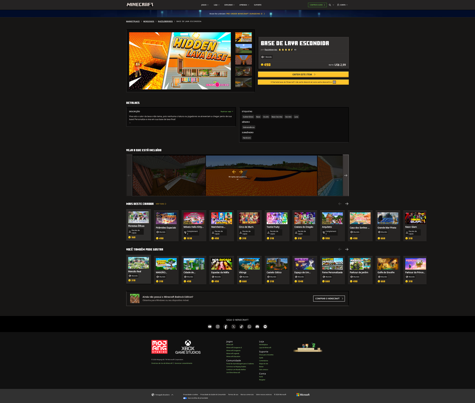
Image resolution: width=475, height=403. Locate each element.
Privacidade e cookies (190, 394)
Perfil (261, 377)
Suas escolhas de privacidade (197, 398)
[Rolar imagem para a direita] (346, 175)
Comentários (263, 361)
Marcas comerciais (247, 394)
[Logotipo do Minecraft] (140, 5)
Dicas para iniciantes (266, 355)
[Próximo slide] (346, 203)
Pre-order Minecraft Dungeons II (244, 13)
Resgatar (262, 380)
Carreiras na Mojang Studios (236, 367)
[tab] (243, 37)
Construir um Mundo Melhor (236, 370)
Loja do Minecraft (265, 348)
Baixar (261, 367)
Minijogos (148, 21)
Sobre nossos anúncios (264, 394)
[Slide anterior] (339, 203)
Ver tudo (160, 204)
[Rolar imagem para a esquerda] (129, 175)
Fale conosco (263, 370)
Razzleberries (165, 21)
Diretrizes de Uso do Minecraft (162, 363)
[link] (209, 326)
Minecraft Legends (232, 353)
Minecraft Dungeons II (234, 348)
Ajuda (261, 358)
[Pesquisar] (332, 5)
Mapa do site (263, 364)
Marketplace (133, 21)
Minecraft (229, 345)
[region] (237, 175)
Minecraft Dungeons (233, 350)
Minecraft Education (233, 356)
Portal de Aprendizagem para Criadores (240, 364)
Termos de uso (233, 394)
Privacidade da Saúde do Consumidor (213, 394)
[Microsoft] (303, 394)
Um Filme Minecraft (233, 372)
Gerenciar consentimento (183, 363)
